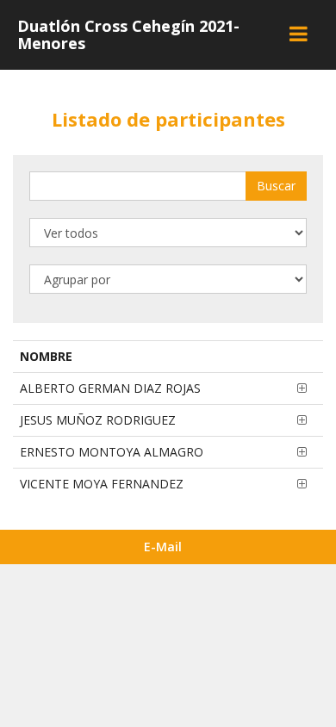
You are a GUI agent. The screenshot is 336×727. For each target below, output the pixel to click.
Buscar (276, 185)
